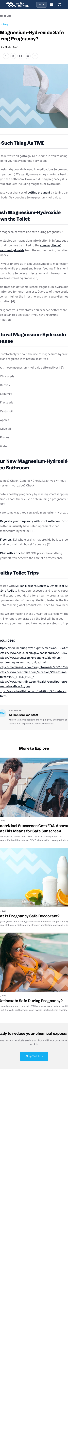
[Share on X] (13, 56)
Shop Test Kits (34, 1056)
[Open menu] (51, 4)
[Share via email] (35, 56)
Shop (41, 4)
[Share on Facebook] (20, 56)
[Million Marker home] (17, 4)
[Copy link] (6, 56)
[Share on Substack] (28, 56)
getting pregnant (39, 193)
